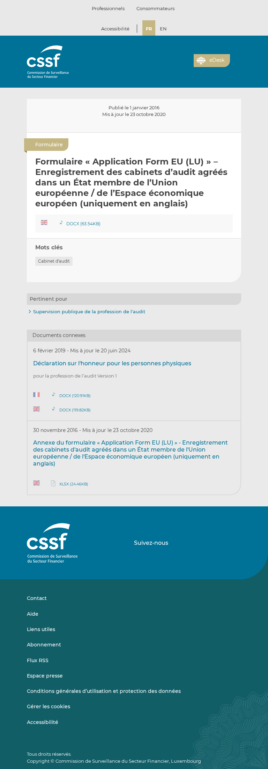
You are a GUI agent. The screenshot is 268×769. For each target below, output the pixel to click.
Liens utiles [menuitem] (41, 629)
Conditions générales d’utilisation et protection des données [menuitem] (104, 691)
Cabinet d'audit (54, 261)
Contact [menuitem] (37, 598)
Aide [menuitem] (32, 614)
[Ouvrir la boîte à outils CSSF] (186, 64)
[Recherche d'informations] (177, 64)
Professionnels (108, 8)
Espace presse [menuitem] (45, 676)
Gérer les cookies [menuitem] (48, 706)
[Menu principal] (235, 59)
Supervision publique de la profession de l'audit (89, 311)
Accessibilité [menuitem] (42, 722)
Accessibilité (115, 28)
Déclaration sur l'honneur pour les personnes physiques (112, 363)
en (163, 28)
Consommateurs (155, 8)
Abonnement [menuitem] (44, 645)
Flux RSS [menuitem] (38, 660)
